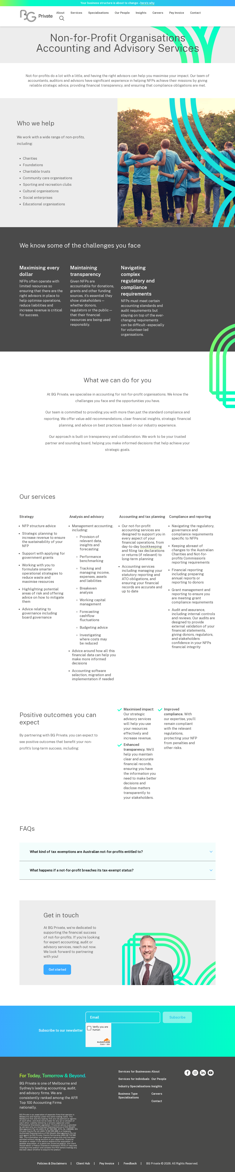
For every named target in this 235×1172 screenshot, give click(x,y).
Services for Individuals (133, 1079)
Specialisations (98, 13)
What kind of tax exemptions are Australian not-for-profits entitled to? (86, 852)
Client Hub (83, 1163)
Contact (195, 13)
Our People (122, 13)
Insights (141, 13)
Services (76, 13)
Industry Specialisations (134, 1086)
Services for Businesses (134, 1071)
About (60, 13)
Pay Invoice (176, 13)
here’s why (147, 3)
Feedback (130, 1163)
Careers (157, 13)
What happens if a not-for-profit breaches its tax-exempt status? (81, 870)
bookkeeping (151, 547)
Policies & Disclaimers (52, 1163)
